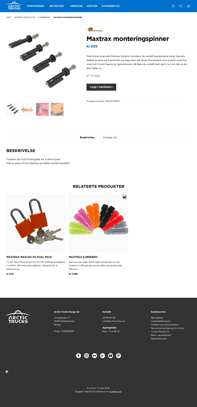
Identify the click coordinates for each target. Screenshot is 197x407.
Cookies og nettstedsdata (164, 324)
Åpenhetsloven (159, 338)
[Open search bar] (180, 6)
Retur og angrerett (161, 335)
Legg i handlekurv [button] (19, 281)
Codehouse (115, 391)
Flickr (94, 355)
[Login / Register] (173, 6)
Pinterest (118, 355)
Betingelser (157, 317)
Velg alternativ (80, 281)
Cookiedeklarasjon (161, 321)
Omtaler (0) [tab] (110, 137)
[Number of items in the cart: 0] (188, 6)
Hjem (8, 17)
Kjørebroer (44, 17)
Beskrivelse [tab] (87, 137)
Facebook (78, 355)
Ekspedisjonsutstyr (25, 17)
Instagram (86, 355)
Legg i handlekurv (101, 87)
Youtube (110, 355)
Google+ (102, 355)
